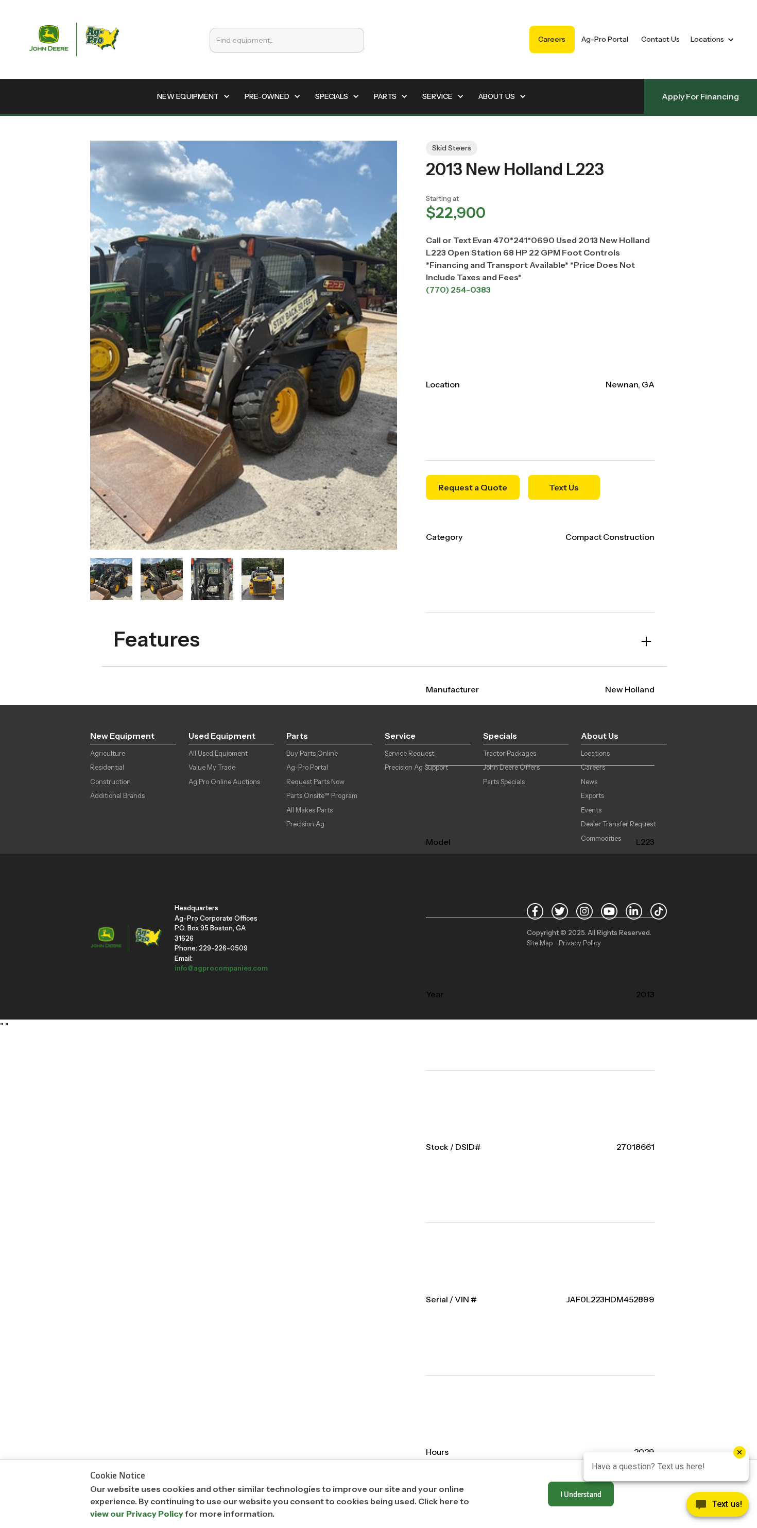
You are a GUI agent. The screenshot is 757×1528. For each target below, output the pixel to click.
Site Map (540, 943)
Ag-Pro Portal (604, 39)
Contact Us (660, 39)
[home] (74, 39)
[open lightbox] (111, 579)
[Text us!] (717, 1507)
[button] (710, 39)
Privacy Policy (580, 943)
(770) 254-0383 (458, 289)
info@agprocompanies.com (221, 968)
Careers (551, 39)
